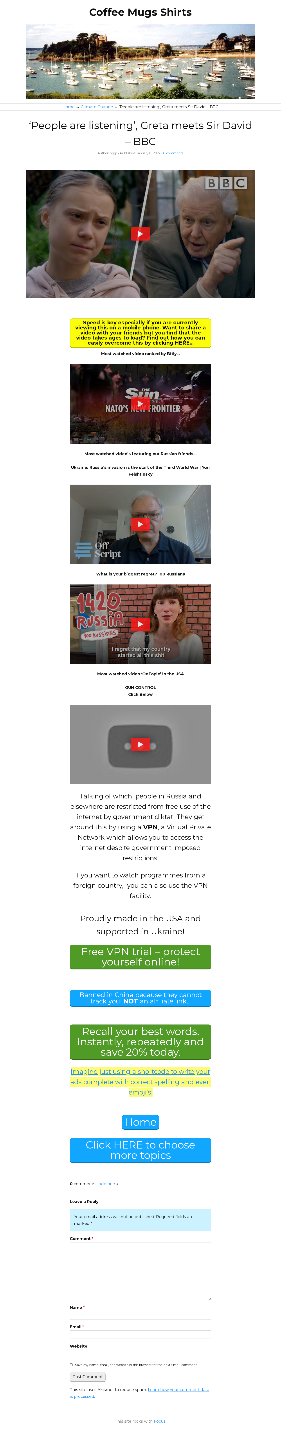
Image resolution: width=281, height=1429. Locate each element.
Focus (160, 1421)
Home (141, 1122)
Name (77, 1307)
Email (77, 1327)
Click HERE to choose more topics (140, 1150)
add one (107, 1183)
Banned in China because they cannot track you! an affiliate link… (140, 998)
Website (78, 1346)
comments (173, 153)
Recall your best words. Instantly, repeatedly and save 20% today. (140, 1041)
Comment (81, 1238)
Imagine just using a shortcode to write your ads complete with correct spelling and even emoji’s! (140, 1082)
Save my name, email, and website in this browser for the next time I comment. (136, 1365)
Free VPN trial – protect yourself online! (140, 956)
